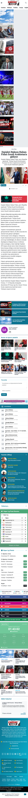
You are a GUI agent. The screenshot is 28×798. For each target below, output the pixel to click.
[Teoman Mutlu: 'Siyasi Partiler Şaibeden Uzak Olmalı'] (7, 343)
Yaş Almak (10, 467)
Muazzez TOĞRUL (12, 458)
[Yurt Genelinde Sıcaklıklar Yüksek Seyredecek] (7, 654)
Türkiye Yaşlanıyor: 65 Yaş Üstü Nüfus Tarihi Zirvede (20, 662)
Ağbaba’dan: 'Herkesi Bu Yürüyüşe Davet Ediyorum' (6, 373)
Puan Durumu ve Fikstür (6, 768)
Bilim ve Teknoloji (6, 674)
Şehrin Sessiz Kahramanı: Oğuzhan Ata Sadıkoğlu (16, 480)
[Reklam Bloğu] (14, 401)
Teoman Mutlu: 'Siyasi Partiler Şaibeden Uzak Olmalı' (6, 349)
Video (15, 776)
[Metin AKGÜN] (4, 486)
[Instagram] (10, 754)
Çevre (24, 780)
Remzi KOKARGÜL (12, 471)
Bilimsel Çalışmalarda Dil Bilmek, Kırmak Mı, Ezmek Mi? (16, 493)
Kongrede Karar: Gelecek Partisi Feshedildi (6, 361)
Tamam (9, 791)
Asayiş (21, 7)
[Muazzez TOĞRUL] (4, 459)
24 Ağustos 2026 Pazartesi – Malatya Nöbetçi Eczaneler (12, 703)
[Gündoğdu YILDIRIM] (4, 466)
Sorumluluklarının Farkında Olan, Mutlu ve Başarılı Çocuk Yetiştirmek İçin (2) (17, 486)
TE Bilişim (17, 784)
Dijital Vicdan (11, 500)
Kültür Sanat (13, 780)
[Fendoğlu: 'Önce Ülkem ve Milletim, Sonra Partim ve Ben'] (21, 343)
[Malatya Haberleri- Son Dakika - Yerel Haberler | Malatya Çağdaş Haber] (13, 2)
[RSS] (25, 754)
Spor (24, 779)
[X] (5, 754)
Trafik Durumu (19, 763)
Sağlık (21, 779)
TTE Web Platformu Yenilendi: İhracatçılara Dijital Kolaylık (6, 677)
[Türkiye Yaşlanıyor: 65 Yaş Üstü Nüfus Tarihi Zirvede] (21, 654)
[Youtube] (15, 754)
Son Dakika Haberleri (8, 771)
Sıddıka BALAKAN (12, 498)
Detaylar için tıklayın (14, 545)
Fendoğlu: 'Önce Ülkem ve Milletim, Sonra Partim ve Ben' (20, 349)
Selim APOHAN (12, 329)
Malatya (9, 7)
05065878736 (15, 746)
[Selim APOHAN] (4, 329)
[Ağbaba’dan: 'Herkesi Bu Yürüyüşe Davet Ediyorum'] (7, 367)
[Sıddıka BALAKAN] (4, 499)
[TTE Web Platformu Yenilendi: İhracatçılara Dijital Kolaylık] (7, 669)
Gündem (3, 7)
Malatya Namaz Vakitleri (6, 763)
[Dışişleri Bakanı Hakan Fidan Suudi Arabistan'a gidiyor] (14, 175)
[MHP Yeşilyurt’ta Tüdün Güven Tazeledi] (21, 356)
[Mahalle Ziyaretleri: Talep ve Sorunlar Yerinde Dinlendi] (21, 367)
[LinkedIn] (13, 754)
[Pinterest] (8, 754)
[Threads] (18, 754)
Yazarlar (21, 776)
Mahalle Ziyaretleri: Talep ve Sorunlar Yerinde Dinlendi (20, 373)
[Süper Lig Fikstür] (26, 550)
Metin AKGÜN (11, 484)
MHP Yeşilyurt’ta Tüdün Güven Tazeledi (20, 361)
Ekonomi (4, 780)
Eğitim (8, 780)
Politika (15, 7)
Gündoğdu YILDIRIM (13, 465)
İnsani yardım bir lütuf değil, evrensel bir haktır (20, 692)
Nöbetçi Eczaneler (8, 760)
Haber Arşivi (19, 771)
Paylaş (4, 185)
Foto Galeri (9, 776)
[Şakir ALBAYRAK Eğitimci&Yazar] (4, 492)
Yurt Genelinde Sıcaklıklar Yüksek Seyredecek (6, 661)
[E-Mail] (10, 332)
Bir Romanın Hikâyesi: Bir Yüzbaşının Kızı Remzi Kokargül (17, 473)
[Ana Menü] (1, 2)
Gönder (4, 394)
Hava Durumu (19, 760)
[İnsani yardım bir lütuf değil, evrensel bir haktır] (21, 685)
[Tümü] (26, 454)
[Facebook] (3, 754)
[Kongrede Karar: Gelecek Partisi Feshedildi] (7, 356)
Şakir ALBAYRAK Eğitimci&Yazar (16, 491)
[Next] (20, 754)
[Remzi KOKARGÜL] (4, 472)
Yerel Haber (4, 659)
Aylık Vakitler (5, 647)
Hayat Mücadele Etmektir (14, 460)
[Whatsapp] (23, 754)
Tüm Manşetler (19, 767)
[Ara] (26, 3)
